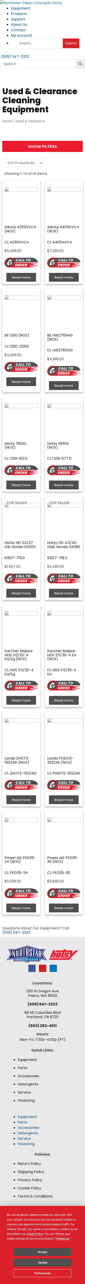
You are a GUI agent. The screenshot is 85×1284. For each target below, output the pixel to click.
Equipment (20, 8)
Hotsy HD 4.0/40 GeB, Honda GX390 (63, 544)
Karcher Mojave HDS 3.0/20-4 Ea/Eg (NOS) (19, 654)
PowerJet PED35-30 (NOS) (63, 859)
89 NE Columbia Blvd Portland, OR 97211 (42, 1015)
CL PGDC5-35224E (63, 773)
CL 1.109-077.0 (59, 458)
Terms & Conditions (35, 1196)
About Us (19, 24)
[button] (42, 1111)
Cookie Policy (29, 1188)
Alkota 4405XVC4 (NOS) (63, 229)
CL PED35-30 (58, 872)
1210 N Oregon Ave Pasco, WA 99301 (43, 993)
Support (18, 19)
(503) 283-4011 (43, 1025)
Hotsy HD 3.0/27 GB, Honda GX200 (20, 544)
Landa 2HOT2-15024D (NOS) (17, 760)
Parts (22, 1067)
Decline (42, 1262)
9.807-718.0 (57, 557)
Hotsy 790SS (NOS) (15, 445)
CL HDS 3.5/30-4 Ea (61, 672)
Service (24, 1092)
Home (7, 121)
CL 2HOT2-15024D (20, 773)
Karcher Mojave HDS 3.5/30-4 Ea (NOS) (61, 654)
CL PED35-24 (16, 872)
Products (19, 13)
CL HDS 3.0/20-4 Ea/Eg (19, 672)
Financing (26, 1100)
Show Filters (42, 146)
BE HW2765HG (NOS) (60, 337)
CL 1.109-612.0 (16, 458)
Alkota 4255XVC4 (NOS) (20, 229)
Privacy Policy (30, 1180)
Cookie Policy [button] (35, 1234)
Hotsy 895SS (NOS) (58, 445)
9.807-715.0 (15, 557)
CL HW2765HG (60, 350)
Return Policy (29, 1163)
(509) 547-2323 (16, 932)
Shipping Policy (31, 1171)
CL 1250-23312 (17, 346)
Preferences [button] (62, 1238)
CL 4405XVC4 (59, 242)
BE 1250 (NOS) (17, 335)
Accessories (28, 1076)
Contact (18, 30)
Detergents (28, 1084)
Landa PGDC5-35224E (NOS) (60, 760)
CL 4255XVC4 (17, 242)
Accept (42, 1252)
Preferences (42, 1273)
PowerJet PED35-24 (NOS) (20, 859)
